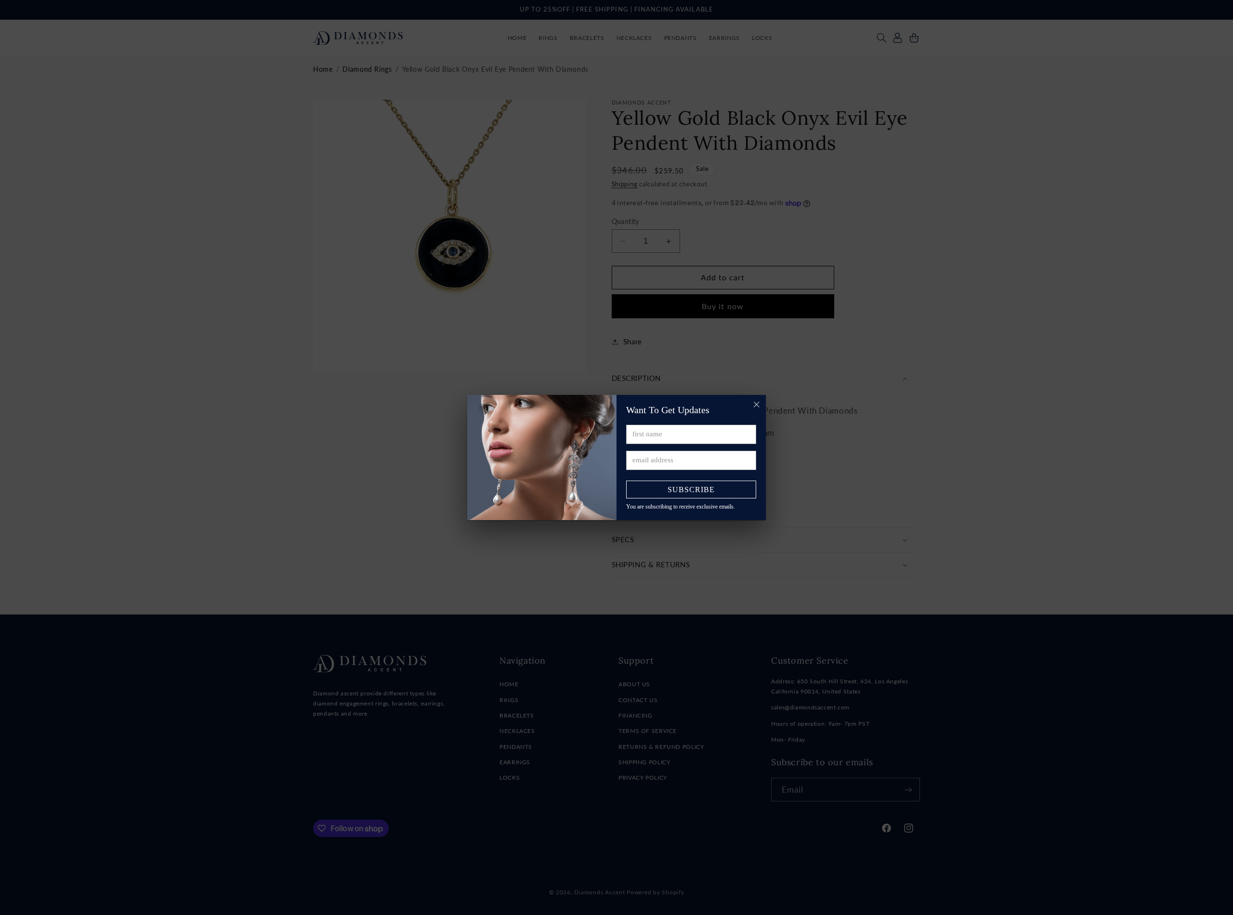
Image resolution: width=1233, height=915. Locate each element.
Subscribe (691, 489)
